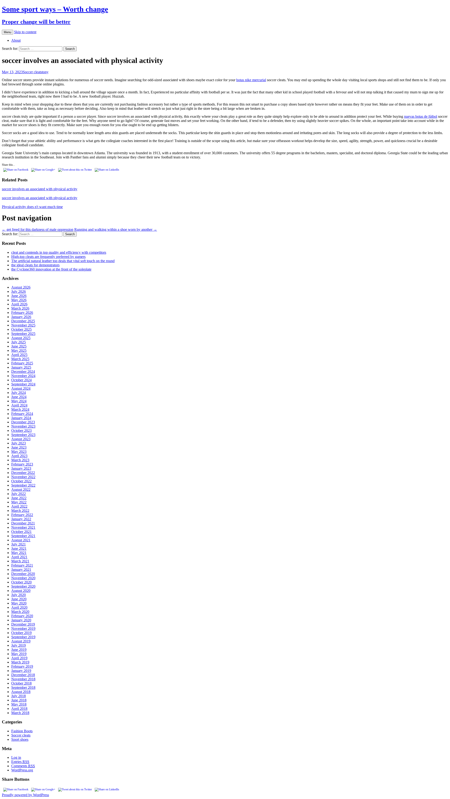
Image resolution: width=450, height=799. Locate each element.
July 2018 (18, 696)
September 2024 (23, 384)
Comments (23, 766)
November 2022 (23, 477)
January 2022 (21, 519)
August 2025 (20, 338)
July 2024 (18, 393)
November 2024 (23, 376)
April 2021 (19, 557)
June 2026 (18, 296)
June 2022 (18, 498)
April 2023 (19, 456)
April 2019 (19, 658)
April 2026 (19, 304)
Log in (16, 757)
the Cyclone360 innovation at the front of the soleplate (51, 269)
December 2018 (23, 675)
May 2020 (18, 603)
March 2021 (20, 561)
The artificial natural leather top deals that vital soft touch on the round (63, 261)
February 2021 (22, 565)
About (16, 40)
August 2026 (20, 287)
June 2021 (18, 548)
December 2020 (23, 574)
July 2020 (18, 595)
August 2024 (20, 388)
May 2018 (18, 704)
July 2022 (18, 494)
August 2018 (20, 692)
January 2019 (21, 671)
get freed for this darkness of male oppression (37, 229)
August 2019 (20, 641)
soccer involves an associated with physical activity (39, 189)
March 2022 (20, 511)
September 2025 (23, 334)
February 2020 (22, 616)
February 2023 (22, 464)
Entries (20, 762)
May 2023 (18, 452)
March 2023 (20, 460)
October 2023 (21, 430)
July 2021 (18, 544)
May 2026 (18, 300)
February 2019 (22, 666)
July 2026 (18, 291)
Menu (7, 32)
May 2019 (18, 654)
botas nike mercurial (251, 80)
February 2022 (22, 515)
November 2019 (23, 628)
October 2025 (21, 329)
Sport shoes (19, 739)
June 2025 (18, 346)
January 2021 (21, 570)
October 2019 (21, 633)
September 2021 (23, 536)
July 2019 (18, 645)
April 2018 (19, 709)
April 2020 (19, 607)
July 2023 (18, 443)
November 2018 (23, 679)
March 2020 (20, 612)
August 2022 (20, 489)
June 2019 (18, 650)
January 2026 (21, 317)
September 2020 (23, 586)
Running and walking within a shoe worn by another (115, 229)
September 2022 (23, 485)
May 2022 (18, 502)
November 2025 (23, 325)
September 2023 (23, 435)
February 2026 (22, 313)
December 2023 (23, 422)
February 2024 (22, 414)
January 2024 (21, 418)
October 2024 (21, 380)
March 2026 (20, 308)
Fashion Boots (22, 731)
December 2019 (23, 624)
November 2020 (23, 578)
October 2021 (21, 532)
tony (45, 72)
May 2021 (18, 553)
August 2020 (20, 591)
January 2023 (21, 468)
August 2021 (20, 540)
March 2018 (20, 713)
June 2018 (18, 700)
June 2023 (18, 447)
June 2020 (18, 599)
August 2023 (20, 439)
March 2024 (20, 409)
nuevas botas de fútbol (420, 116)
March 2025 (20, 359)
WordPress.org (22, 770)
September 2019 (23, 637)
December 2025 (23, 321)
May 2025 (18, 350)
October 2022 (21, 481)
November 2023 (23, 426)
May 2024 (18, 401)
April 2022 (19, 506)
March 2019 (20, 662)
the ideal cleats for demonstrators (35, 265)
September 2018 (23, 687)
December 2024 (23, 372)
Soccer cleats (32, 72)
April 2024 (19, 405)
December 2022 (23, 473)
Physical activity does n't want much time (32, 207)
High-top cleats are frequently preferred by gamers (48, 257)
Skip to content (25, 32)
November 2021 (23, 527)
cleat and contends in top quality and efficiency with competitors (58, 252)
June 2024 (18, 397)
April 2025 (19, 355)
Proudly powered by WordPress (25, 795)
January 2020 (21, 620)
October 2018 (21, 683)
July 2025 (18, 342)
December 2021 (23, 523)
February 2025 (22, 363)
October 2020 (21, 582)
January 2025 (21, 367)
